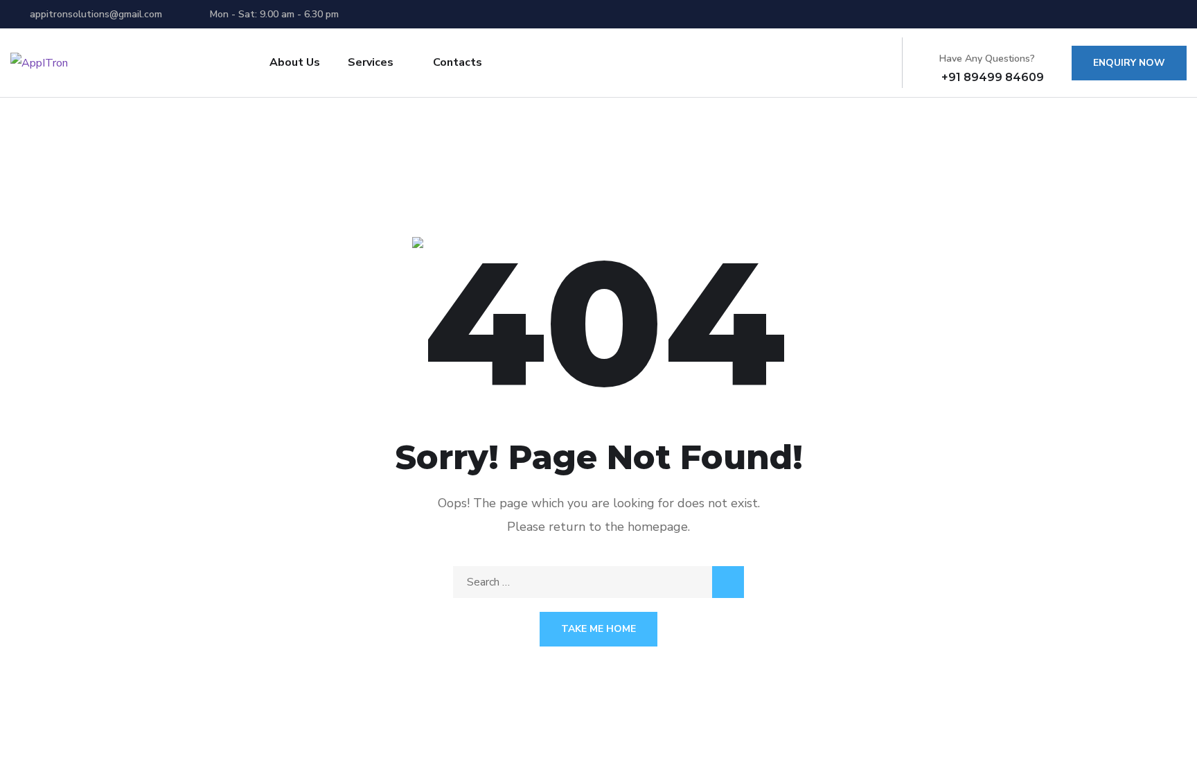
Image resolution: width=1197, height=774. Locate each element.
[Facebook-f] (1131, 14)
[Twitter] (1105, 14)
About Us (294, 62)
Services (370, 62)
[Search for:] (598, 582)
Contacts (457, 62)
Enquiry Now (1129, 62)
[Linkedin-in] (1157, 14)
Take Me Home (598, 628)
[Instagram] (1182, 14)
